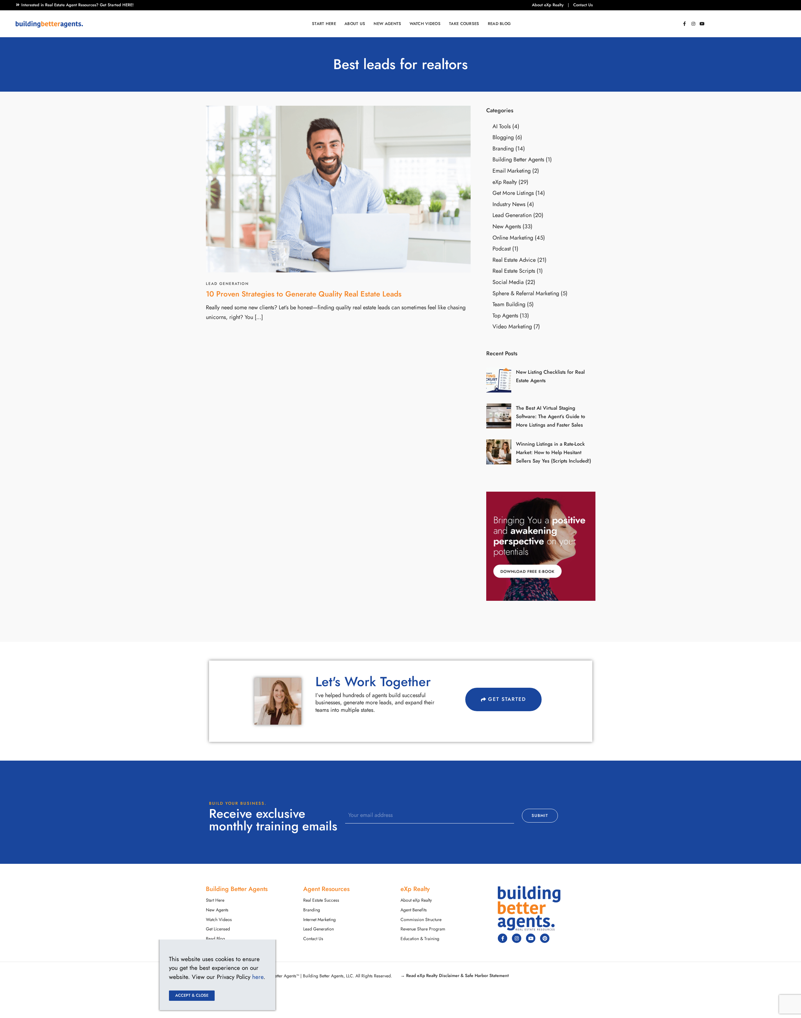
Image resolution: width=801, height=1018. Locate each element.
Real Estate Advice (514, 260)
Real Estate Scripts (513, 271)
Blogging (503, 137)
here (257, 977)
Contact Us (583, 5)
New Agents (387, 24)
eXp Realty (504, 182)
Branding (503, 148)
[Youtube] (702, 23)
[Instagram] (693, 23)
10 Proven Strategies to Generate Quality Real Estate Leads (303, 294)
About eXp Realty (548, 5)
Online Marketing (512, 237)
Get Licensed (218, 929)
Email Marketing (511, 171)
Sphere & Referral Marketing (525, 293)
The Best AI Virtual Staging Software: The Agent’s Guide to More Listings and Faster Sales (550, 416)
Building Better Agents (518, 159)
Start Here (324, 24)
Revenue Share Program (422, 929)
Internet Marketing (319, 920)
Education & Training (419, 939)
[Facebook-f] (684, 23)
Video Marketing (512, 326)
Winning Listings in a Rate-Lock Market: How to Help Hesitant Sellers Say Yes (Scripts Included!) (553, 452)
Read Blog (499, 24)
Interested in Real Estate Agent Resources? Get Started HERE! (77, 5)
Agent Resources (326, 888)
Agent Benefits (413, 910)
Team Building (508, 304)
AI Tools (501, 126)
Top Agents (505, 315)
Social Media (508, 282)
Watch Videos (425, 24)
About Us (354, 24)
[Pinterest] (544, 938)
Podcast (501, 248)
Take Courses (464, 24)
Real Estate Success (321, 900)
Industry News (508, 204)
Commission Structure (420, 920)
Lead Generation (227, 283)
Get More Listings (513, 193)
